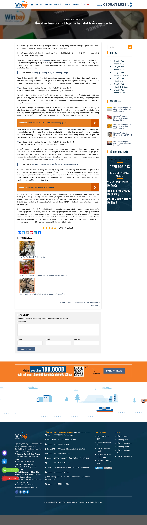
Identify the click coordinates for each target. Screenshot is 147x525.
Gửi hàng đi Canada (124, 443)
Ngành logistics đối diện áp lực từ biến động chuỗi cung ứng (42, 294)
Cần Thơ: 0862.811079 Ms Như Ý (119, 200)
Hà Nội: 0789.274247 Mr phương (118, 192)
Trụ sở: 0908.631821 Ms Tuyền (118, 183)
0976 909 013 (120, 166)
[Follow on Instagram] (20, 492)
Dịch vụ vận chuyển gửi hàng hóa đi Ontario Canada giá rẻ (122, 126)
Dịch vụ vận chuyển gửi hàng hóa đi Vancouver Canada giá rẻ (122, 109)
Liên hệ (76, 4)
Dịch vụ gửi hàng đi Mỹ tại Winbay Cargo (49, 73)
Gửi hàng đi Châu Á (124, 456)
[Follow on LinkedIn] (27, 492)
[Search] (81, 5)
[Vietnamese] (88, 4)
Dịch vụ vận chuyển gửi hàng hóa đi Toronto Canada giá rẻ (122, 118)
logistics (51, 159)
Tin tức (67, 4)
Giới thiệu (39, 4)
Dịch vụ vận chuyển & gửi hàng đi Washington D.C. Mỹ (122, 143)
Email (48, 339)
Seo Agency (82, 502)
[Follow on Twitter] (24, 492)
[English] (85, 4)
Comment (22, 322)
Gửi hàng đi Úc (122, 440)
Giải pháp (67, 20)
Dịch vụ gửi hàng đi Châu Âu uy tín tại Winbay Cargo (55, 164)
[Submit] (130, 47)
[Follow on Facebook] (16, 492)
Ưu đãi (81, 20)
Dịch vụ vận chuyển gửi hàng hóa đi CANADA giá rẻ (122, 135)
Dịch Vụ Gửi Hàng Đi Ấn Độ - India (32, 257)
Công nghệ (46, 60)
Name (20, 339)
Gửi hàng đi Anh (123, 447)
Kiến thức (74, 20)
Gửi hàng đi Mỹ (122, 436)
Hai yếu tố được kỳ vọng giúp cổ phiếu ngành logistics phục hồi (43, 275)
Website (77, 339)
